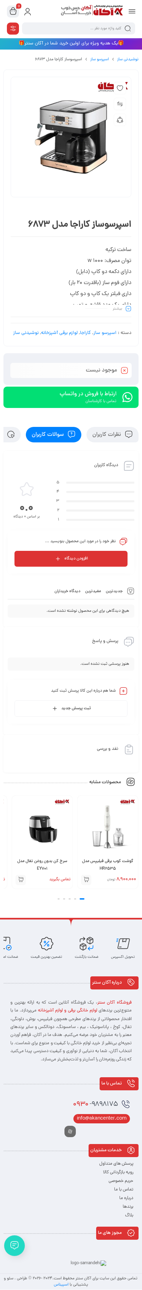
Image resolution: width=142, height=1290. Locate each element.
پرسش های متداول (116, 1164)
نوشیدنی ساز (128, 59)
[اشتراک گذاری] (120, 120)
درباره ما (126, 1198)
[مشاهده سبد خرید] (13, 11)
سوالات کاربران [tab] (48, 435)
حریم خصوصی (121, 1181)
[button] (82, 899)
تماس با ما (123, 1189)
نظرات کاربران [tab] (107, 435)
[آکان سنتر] (91, 11)
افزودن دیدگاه (76, 559)
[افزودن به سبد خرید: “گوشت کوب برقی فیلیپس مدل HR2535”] (86, 880)
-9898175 (95, 1104)
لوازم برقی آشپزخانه (59, 333)
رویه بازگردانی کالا (118, 1172)
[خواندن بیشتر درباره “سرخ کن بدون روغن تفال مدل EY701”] (21, 880)
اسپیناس (62, 1285)
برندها (128, 1207)
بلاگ (129, 1215)
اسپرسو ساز (99, 59)
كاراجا (85, 333)
